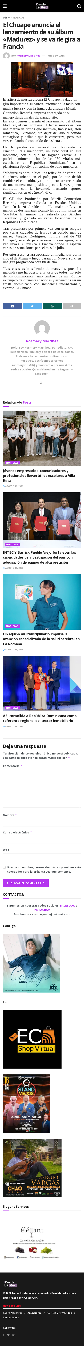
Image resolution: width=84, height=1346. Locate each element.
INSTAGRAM (42, 910)
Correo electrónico (17, 832)
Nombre (10, 815)
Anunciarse (35, 1313)
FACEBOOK (67, 905)
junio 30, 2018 (55, 55)
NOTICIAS (18, 17)
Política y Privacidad (59, 1313)
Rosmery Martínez (28, 55)
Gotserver (30, 1297)
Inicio (6, 17)
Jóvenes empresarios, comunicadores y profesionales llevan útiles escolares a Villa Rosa (39, 475)
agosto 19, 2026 (14, 486)
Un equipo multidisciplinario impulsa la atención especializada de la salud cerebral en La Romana (41, 639)
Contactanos (11, 1317)
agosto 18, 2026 (14, 649)
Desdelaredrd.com (63, 1293)
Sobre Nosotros (12, 1313)
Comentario (12, 766)
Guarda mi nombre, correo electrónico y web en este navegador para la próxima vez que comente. (44, 869)
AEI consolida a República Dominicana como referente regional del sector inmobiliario (40, 718)
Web (6, 850)
